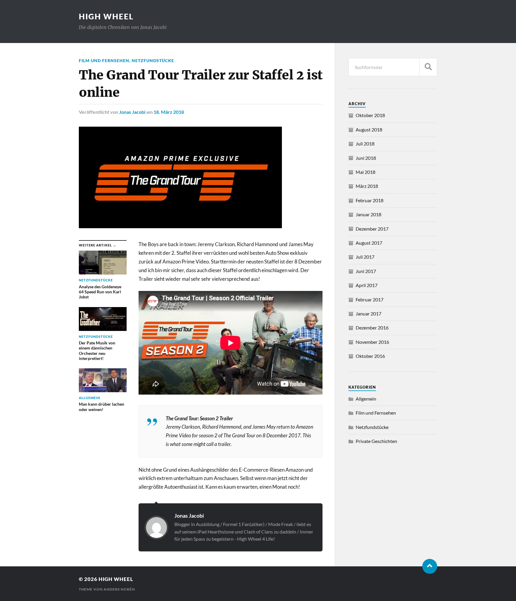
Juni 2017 (366, 271)
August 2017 (369, 243)
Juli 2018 (365, 143)
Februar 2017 (369, 299)
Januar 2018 (368, 214)
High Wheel (106, 16)
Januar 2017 (368, 313)
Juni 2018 (366, 158)
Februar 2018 (369, 200)
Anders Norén (119, 589)
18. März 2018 (168, 112)
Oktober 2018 (370, 115)
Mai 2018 (365, 172)
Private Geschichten (376, 441)
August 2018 (369, 129)
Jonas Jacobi (132, 112)
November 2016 (372, 342)
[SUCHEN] (428, 67)
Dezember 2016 (372, 327)
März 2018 (367, 186)
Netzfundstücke (153, 60)
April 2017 (366, 285)
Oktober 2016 (370, 356)
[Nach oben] (429, 566)
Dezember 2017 (372, 228)
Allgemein (366, 398)
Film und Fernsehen (104, 60)
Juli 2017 (365, 257)
